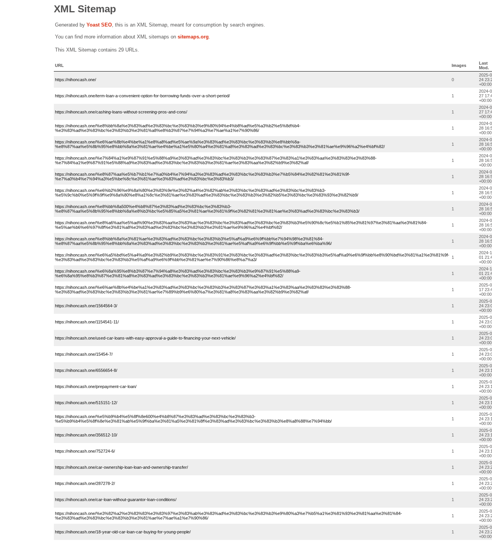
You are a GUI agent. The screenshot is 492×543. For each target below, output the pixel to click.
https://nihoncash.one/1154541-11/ (87, 322)
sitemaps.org (193, 37)
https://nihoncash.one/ (75, 79)
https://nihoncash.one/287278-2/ (85, 483)
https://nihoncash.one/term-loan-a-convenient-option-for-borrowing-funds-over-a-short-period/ (142, 95)
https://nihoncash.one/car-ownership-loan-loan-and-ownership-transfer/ (121, 467)
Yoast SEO (99, 25)
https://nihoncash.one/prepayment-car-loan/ (95, 386)
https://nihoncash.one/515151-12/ (86, 402)
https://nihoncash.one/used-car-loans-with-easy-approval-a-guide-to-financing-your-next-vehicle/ (145, 338)
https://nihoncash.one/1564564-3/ (86, 305)
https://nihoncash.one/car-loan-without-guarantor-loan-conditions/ (115, 499)
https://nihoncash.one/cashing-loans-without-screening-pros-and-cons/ (121, 112)
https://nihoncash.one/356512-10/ (86, 435)
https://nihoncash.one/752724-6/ (85, 451)
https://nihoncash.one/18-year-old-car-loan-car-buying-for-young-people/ (123, 532)
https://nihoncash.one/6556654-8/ (86, 370)
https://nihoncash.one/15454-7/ (84, 354)
